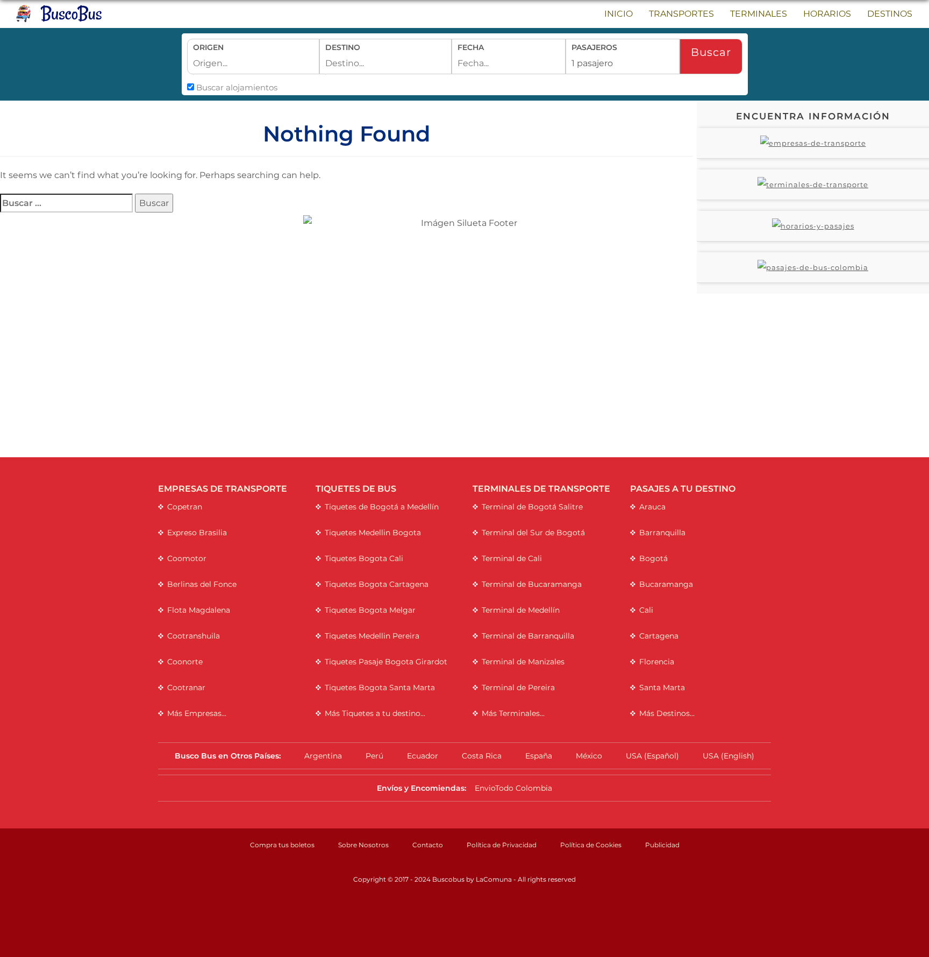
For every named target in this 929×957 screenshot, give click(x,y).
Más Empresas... (196, 713)
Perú (374, 756)
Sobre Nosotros (363, 845)
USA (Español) (652, 756)
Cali (646, 610)
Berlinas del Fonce (202, 584)
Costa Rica (482, 756)
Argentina (323, 756)
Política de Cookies (590, 845)
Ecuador (422, 756)
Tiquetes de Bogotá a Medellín (382, 507)
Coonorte (185, 662)
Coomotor (186, 558)
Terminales (758, 14)
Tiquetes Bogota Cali (364, 558)
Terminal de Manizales (523, 662)
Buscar (711, 52)
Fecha (471, 47)
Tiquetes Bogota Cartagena (376, 584)
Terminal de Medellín (521, 610)
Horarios (827, 14)
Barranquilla (662, 532)
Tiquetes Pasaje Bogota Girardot (386, 662)
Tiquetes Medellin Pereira (372, 636)
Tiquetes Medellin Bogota (373, 532)
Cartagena (658, 636)
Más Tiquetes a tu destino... (375, 713)
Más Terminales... (513, 713)
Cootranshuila (193, 636)
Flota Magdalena (198, 610)
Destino (342, 47)
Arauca (652, 507)
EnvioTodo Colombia (513, 788)
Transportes (681, 14)
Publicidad (662, 845)
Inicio (618, 14)
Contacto (427, 845)
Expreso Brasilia (197, 532)
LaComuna (494, 879)
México (589, 756)
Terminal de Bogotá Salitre (532, 507)
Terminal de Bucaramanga (532, 584)
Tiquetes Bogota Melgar (370, 610)
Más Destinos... (667, 713)
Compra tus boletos (282, 845)
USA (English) (728, 756)
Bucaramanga (666, 584)
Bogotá (653, 558)
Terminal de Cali (512, 558)
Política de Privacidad (502, 845)
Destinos (889, 14)
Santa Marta (662, 687)
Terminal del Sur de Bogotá (533, 532)
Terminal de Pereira (518, 687)
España (538, 756)
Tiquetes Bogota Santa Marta (380, 687)
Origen (208, 47)
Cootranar (186, 687)
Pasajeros (594, 47)
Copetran (184, 507)
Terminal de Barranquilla (528, 636)
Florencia (656, 662)
